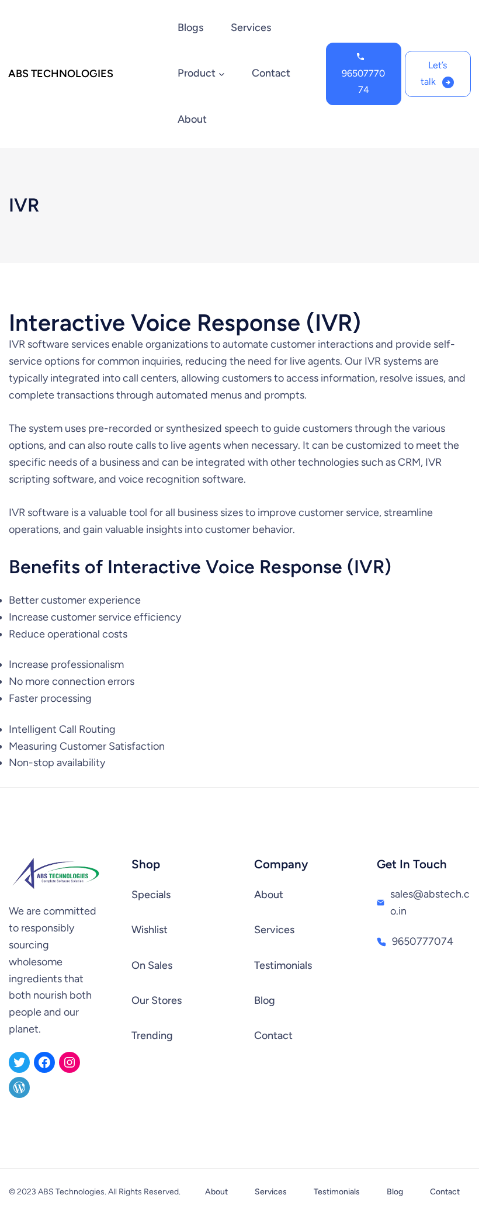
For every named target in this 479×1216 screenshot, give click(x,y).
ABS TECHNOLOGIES (60, 73)
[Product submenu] (221, 74)
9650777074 (363, 81)
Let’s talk (434, 73)
